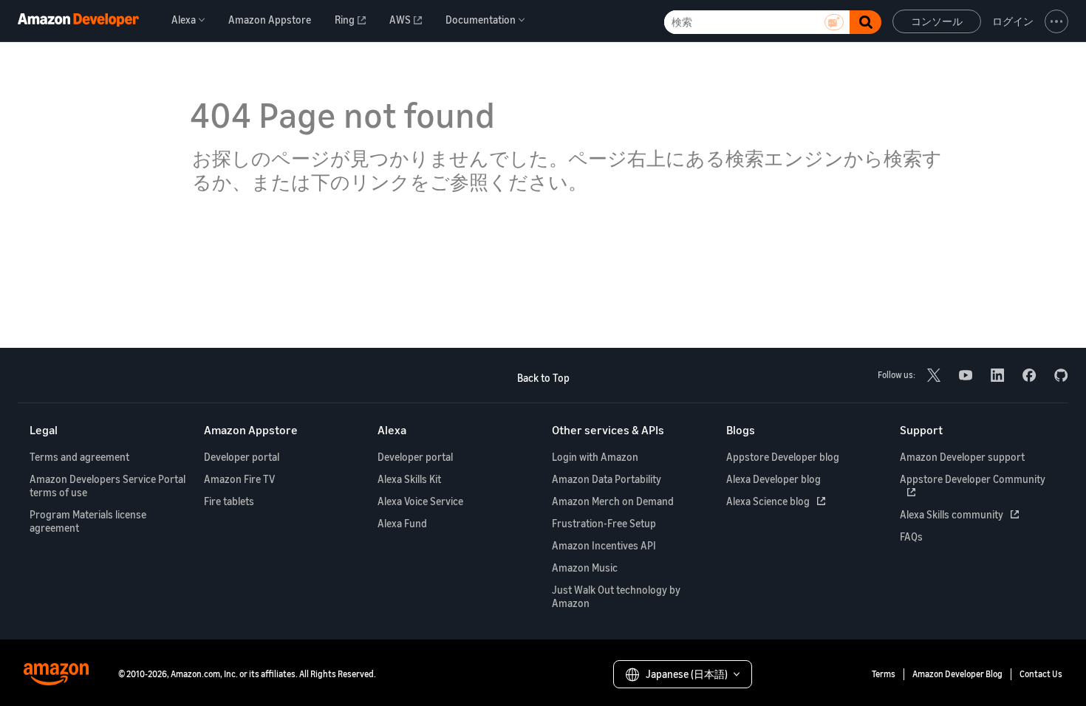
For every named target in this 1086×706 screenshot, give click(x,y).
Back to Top (543, 377)
